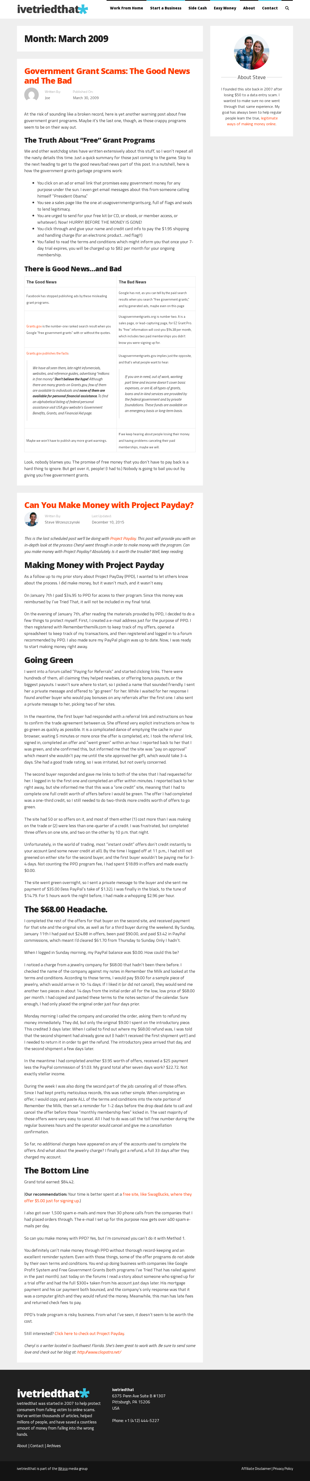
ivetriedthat (48, 8)
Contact (270, 8)
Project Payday (123, 538)
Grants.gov (34, 326)
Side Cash (197, 8)
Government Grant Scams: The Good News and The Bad (107, 75)
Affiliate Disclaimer (256, 1468)
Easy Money (225, 8)
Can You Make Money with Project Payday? (109, 504)
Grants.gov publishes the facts (47, 353)
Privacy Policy (283, 1468)
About (249, 8)
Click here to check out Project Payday (89, 1333)
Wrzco (63, 1468)
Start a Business (165, 8)
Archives (54, 1446)
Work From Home (126, 8)
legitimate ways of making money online (252, 121)
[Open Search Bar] (287, 8)
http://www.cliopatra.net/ (99, 1352)
